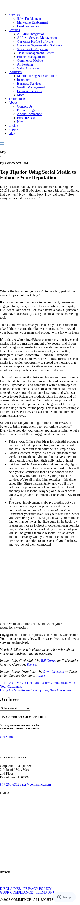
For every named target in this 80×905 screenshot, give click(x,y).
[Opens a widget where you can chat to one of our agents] (64, 897)
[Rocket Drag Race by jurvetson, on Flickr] (34, 616)
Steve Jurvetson (53, 671)
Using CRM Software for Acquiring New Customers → (38, 690)
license (31, 664)
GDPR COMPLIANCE (16, 892)
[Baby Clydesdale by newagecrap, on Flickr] (38, 284)
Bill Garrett (48, 660)
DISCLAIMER (10, 888)
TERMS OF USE (47, 892)
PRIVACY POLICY (37, 888)
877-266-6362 (9, 784)
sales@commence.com (35, 784)
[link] (14, 15)
